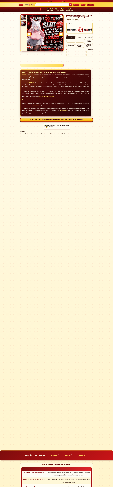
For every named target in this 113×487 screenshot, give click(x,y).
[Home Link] (29, 5)
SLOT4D (24, 74)
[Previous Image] (29, 34)
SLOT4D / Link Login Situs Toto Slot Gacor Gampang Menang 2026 (56, 120)
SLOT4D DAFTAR (64, 110)
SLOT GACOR (36, 105)
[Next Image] (61, 34)
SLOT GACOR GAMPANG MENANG (46, 96)
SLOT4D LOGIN (31, 82)
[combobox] (52, 4)
